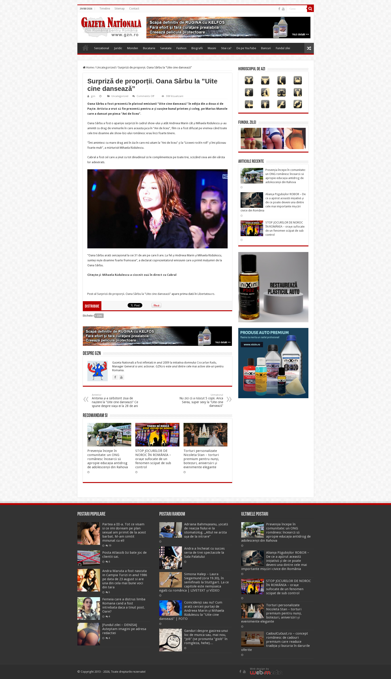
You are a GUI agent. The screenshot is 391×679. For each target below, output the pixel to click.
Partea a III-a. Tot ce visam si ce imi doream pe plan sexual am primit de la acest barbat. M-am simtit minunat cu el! (124, 532)
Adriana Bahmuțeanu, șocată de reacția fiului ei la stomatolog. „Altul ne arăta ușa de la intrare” (206, 530)
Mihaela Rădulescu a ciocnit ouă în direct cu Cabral (139, 274)
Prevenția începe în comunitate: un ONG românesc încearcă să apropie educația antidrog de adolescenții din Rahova (107, 459)
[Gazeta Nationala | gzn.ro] (111, 26)
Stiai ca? (226, 48)
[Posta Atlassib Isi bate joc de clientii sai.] (88, 558)
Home (85, 47)
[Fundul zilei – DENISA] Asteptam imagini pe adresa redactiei (124, 629)
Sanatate (166, 48)
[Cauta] (310, 8)
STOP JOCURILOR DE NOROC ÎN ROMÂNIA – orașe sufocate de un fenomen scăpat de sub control (153, 459)
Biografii (197, 48)
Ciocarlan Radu (206, 362)
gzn (93, 96)
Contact (134, 8)
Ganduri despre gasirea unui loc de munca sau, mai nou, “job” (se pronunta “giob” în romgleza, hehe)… (206, 637)
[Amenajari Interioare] (228, 27)
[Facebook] (279, 9)
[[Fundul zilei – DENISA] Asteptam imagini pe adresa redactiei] (88, 634)
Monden (132, 48)
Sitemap (119, 8)
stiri (99, 315)
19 (110, 545)
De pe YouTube (246, 48)
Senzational (101, 48)
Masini (212, 48)
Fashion (181, 48)
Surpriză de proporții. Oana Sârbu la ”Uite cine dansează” (134, 294)
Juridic (118, 48)
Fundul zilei (283, 48)
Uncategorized (106, 67)
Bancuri (266, 48)
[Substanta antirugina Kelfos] (157, 336)
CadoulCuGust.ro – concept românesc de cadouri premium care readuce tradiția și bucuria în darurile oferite (275, 641)
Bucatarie (149, 48)
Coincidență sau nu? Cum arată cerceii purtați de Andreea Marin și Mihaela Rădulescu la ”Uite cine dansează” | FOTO (191, 610)
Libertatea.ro (206, 294)
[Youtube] (283, 9)
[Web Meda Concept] (266, 672)
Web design (257, 668)
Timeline (104, 8)
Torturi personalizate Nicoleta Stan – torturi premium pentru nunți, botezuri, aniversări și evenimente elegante (201, 459)
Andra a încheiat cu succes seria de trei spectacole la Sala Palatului (204, 552)
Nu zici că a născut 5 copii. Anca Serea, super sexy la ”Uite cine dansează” (201, 400)
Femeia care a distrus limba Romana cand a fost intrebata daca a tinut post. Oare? (123, 605)
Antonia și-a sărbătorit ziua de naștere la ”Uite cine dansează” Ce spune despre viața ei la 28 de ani (115, 400)
